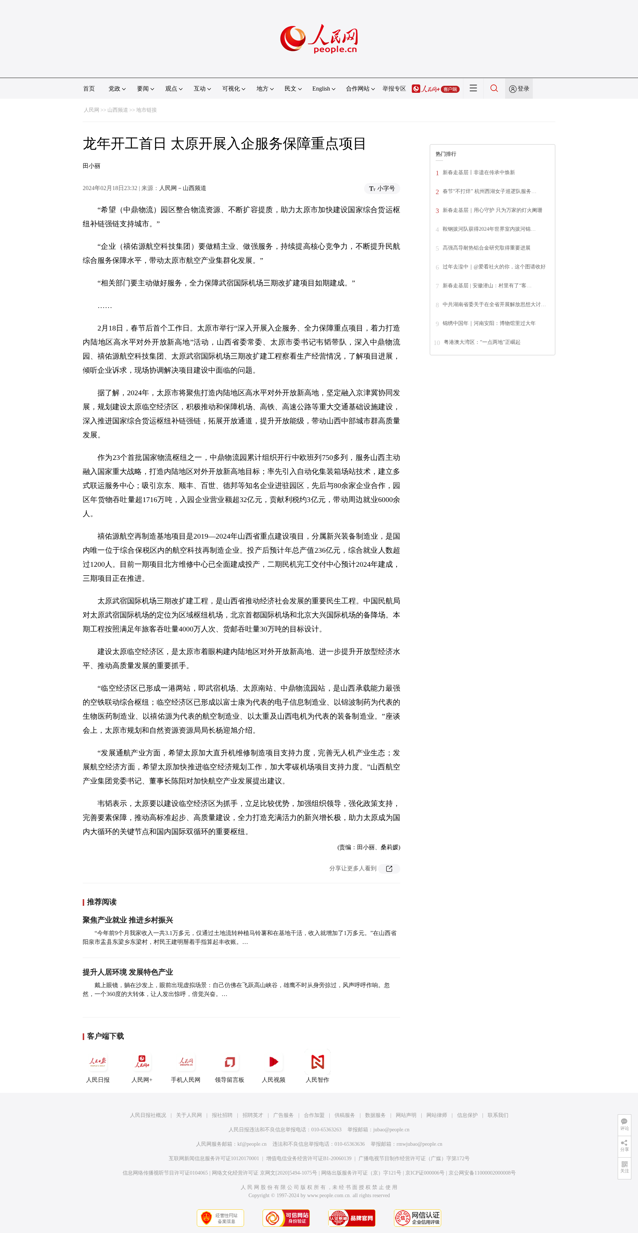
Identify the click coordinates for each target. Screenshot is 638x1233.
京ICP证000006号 (425, 1173)
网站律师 (436, 1115)
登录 (523, 88)
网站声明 (406, 1115)
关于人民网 (189, 1115)
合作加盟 (314, 1115)
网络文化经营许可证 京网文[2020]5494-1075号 (264, 1173)
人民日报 (98, 1080)
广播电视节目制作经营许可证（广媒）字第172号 (414, 1158)
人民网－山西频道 (182, 188)
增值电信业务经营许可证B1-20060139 (308, 1158)
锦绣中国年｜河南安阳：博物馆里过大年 (489, 323)
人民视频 (273, 1080)
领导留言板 (229, 1080)
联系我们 (498, 1115)
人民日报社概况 (148, 1115)
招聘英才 (253, 1115)
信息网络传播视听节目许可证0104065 (165, 1173)
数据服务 (375, 1115)
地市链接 (146, 110)
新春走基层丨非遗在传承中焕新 (479, 172)
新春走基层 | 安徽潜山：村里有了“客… (487, 285)
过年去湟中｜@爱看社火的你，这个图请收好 (494, 267)
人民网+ (141, 1080)
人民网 (91, 110)
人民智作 (317, 1080)
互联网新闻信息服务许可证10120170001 (214, 1158)
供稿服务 (345, 1115)
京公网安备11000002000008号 (482, 1173)
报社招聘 (222, 1115)
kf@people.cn (252, 1144)
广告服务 (283, 1115)
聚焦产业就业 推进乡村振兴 (128, 920)
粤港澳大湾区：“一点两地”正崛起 (482, 342)
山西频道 (117, 110)
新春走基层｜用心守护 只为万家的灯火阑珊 (492, 210)
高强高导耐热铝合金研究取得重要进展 (487, 248)
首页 (89, 88)
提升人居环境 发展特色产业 (128, 972)
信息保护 (467, 1115)
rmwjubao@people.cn (419, 1144)
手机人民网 (185, 1080)
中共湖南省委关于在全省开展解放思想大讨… (494, 304)
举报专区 (394, 88)
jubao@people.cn (391, 1129)
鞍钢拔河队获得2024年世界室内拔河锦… (489, 229)
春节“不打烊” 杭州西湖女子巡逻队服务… (489, 191)
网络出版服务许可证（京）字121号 (361, 1173)
